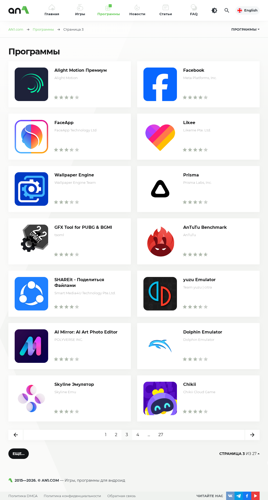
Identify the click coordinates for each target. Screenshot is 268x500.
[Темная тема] (214, 10)
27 (160, 434)
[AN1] (11, 480)
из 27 (237, 453)
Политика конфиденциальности (72, 496)
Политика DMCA (22, 496)
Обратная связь (121, 496)
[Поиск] (227, 10)
